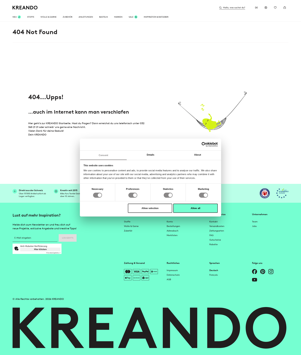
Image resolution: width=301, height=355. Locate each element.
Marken (118, 17)
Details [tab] (150, 154)
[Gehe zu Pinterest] (262, 271)
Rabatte (213, 244)
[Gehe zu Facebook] (254, 271)
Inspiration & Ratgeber (156, 17)
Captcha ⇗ (53, 253)
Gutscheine (215, 240)
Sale (131, 17)
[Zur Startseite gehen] (25, 8)
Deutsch (213, 270)
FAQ (211, 235)
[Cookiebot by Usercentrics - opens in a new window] (204, 144)
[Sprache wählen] (256, 7)
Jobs (254, 226)
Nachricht (79, 127)
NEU (15, 17)
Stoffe (30, 17)
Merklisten (172, 235)
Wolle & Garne (48, 17)
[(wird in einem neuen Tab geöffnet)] (265, 193)
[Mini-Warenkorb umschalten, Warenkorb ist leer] (284, 7)
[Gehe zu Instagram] (270, 271)
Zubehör (67, 17)
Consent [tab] (103, 155)
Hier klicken (40, 249)
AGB (169, 279)
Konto (170, 221)
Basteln (103, 17)
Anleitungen (86, 17)
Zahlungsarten (216, 230)
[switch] (132, 195)
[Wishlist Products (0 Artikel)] (275, 7)
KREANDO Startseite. (58, 123)
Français (213, 275)
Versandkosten (216, 226)
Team (255, 221)
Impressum (172, 270)
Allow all (195, 208)
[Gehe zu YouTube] (254, 279)
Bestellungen (173, 226)
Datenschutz (173, 275)
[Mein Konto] (266, 7)
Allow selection (150, 208)
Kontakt (213, 221)
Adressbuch (172, 230)
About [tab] (197, 154)
